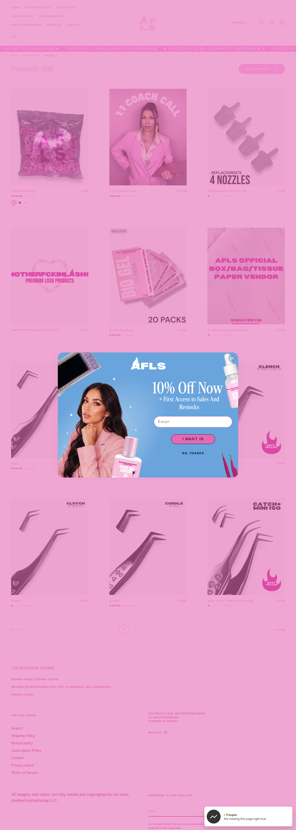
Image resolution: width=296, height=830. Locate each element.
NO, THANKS (193, 453)
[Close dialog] (232, 358)
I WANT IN (193, 439)
